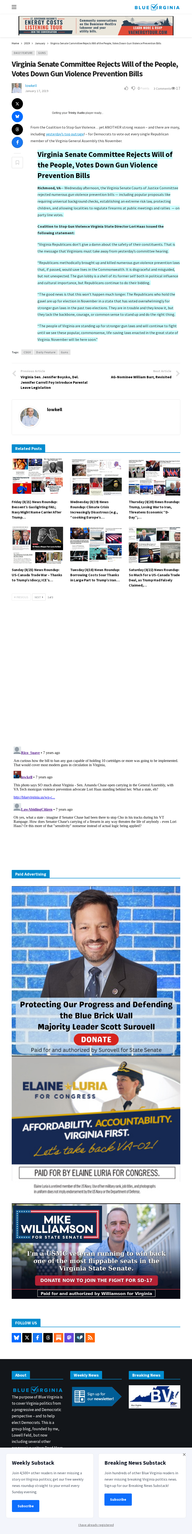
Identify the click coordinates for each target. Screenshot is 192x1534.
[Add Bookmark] (17, 162)
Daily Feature (23, 53)
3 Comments (162, 88)
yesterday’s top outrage (65, 134)
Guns (42, 53)
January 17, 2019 (36, 91)
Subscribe (26, 1506)
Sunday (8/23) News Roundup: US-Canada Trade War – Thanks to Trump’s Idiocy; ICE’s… (37, 574)
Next (38, 597)
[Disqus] (96, 674)
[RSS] (90, 1337)
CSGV (27, 352)
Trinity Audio (76, 113)
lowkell (31, 85)
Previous (22, 597)
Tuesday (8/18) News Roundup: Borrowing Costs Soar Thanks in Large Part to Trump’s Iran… (95, 574)
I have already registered (96, 1525)
